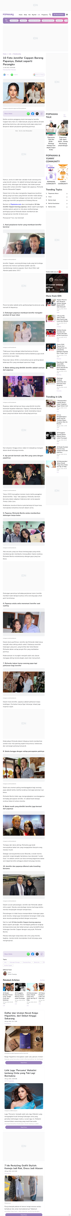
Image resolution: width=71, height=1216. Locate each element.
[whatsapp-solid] (28, 113)
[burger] (67, 15)
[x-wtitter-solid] (37, 113)
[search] (50, 14)
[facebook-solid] (32, 113)
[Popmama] (8, 14)
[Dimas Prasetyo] (5, 973)
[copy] (41, 113)
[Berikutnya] (45, 1086)
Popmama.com (16, 204)
